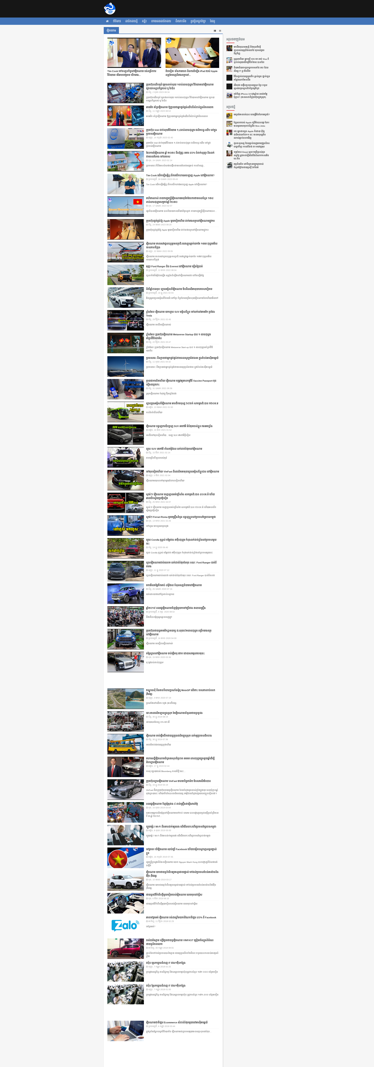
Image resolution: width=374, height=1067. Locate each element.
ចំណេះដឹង (180, 21)
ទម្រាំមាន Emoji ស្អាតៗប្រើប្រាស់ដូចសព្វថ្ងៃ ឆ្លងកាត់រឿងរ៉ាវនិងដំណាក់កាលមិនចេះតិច (251, 155)
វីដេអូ (212, 21)
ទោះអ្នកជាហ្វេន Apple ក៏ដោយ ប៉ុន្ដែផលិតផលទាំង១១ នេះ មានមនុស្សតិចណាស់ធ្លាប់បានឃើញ (250, 134)
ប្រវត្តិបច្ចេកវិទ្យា (198, 21)
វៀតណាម (111, 30)
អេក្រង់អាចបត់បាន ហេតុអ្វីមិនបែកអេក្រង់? (252, 114)
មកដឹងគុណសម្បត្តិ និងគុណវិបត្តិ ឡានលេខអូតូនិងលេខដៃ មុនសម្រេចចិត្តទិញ (249, 50)
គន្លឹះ (144, 21)
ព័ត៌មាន (117, 21)
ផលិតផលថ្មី (131, 21)
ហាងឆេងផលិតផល (161, 21)
